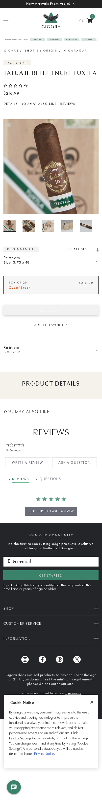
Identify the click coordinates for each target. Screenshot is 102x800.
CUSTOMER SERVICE (22, 623)
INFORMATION (17, 638)
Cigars (11, 50)
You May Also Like (39, 103)
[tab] (27, 462)
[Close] (91, 702)
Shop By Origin (41, 50)
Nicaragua (75, 50)
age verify (73, 693)
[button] (51, 4)
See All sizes (79, 249)
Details (10, 103)
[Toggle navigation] (5, 21)
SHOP (8, 608)
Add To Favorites (51, 324)
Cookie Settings (20, 738)
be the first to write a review (51, 511)
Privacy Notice (44, 753)
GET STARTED (50, 575)
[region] (51, 731)
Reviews (68, 103)
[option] (12, 226)
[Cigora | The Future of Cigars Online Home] (51, 20)
